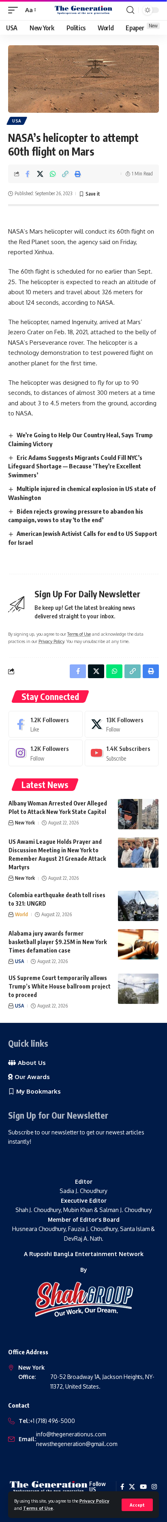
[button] (137, 1505)
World (21, 914)
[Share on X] (40, 173)
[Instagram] (46, 753)
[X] (122, 724)
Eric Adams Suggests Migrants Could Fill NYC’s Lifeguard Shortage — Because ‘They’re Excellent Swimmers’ (75, 466)
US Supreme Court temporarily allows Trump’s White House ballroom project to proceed (60, 986)
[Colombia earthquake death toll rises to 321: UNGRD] (138, 906)
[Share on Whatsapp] (52, 173)
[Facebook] (46, 724)
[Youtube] (122, 753)
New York (25, 823)
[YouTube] (143, 1487)
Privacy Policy (94, 1500)
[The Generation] (84, 10)
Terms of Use (38, 1508)
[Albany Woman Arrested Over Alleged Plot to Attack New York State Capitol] (138, 814)
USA (16, 120)
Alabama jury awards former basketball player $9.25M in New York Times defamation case (58, 942)
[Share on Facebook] (27, 173)
